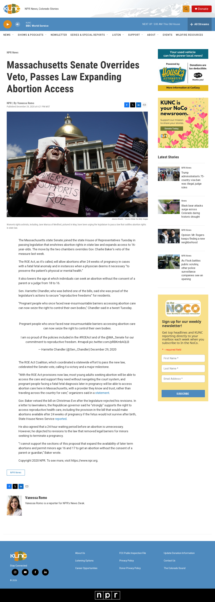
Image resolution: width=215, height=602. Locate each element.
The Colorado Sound (174, 568)
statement (102, 393)
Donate (203, 9)
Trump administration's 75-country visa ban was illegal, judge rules (192, 180)
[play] (7, 24)
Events (168, 35)
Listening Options (84, 560)
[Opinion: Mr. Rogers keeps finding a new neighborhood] (169, 236)
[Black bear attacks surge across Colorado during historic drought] (169, 207)
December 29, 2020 (103, 349)
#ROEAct (85, 337)
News (184, 200)
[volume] (17, 24)
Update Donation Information (179, 553)
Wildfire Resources (189, 35)
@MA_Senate (115, 337)
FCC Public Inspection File (132, 553)
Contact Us (169, 560)
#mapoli (83, 342)
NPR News (12, 52)
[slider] (23, 24)
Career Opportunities (86, 568)
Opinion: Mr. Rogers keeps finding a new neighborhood (193, 238)
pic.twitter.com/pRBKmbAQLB (109, 342)
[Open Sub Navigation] (13, 35)
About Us (80, 553)
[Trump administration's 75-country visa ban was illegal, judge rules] (169, 174)
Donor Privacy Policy (130, 568)
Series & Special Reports (87, 35)
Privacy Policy (126, 560)
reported (61, 419)
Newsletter (59, 35)
